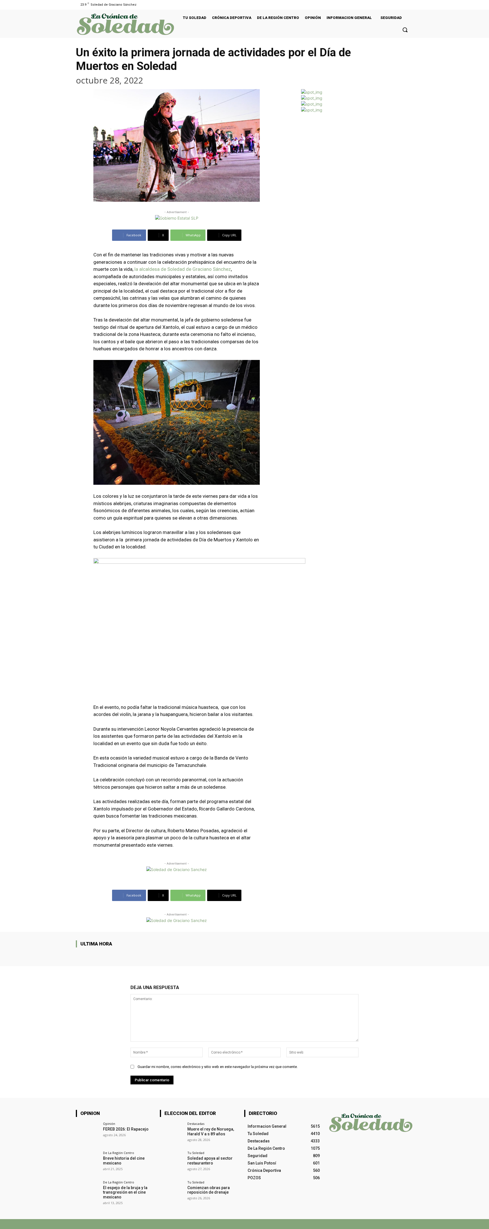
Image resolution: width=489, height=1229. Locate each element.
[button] (405, 30)
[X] (343, 1224)
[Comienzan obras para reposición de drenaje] (171, 1192)
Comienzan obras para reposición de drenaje (208, 1190)
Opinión (109, 1123)
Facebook (324, 1224)
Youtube (406, 1224)
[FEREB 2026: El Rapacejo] (87, 1134)
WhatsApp (375, 1224)
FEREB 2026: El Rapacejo (126, 1129)
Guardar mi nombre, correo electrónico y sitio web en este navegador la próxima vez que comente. (218, 1067)
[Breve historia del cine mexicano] (87, 1163)
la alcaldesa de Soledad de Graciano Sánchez (182, 269)
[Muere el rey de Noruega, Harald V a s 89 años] (171, 1134)
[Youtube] (409, 4)
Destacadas (195, 1123)
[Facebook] (402, 4)
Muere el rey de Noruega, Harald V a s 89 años (210, 1131)
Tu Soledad (195, 1152)
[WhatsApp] (361, 1224)
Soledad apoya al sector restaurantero (210, 1160)
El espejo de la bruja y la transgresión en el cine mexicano (125, 1192)
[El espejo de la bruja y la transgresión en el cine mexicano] (87, 1192)
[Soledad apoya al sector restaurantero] (171, 1163)
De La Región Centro (118, 1152)
